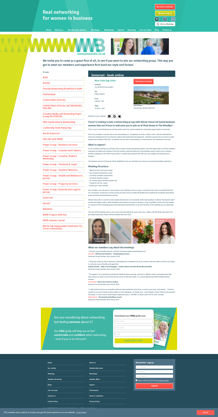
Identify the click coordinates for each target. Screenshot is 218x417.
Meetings (95, 30)
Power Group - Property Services (60, 183)
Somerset (48, 197)
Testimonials (93, 390)
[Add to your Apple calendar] (119, 116)
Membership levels (96, 368)
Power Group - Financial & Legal (60, 164)
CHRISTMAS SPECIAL (54, 100)
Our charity (52, 368)
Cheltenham (49, 94)
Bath (45, 77)
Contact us (167, 30)
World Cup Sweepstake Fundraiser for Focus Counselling (62, 227)
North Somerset (51, 133)
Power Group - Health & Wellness (60, 170)
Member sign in (165, 13)
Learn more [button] (81, 412)
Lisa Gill (91, 254)
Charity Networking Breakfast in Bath (62, 88)
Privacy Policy (94, 401)
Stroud (46, 203)
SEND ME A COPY (133, 340)
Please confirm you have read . (153, 381)
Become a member (165, 7)
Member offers (94, 379)
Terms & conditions (96, 396)
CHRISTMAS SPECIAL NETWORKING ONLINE (62, 107)
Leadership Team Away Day (57, 127)
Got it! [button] (205, 412)
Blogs (50, 385)
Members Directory (55, 379)
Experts (120, 30)
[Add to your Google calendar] (114, 116)
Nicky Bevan (92, 297)
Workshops (109, 30)
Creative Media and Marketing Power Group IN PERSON (62, 115)
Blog (157, 30)
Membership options (77, 30)
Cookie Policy (53, 401)
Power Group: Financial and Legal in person (61, 191)
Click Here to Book (143, 81)
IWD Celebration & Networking (59, 122)
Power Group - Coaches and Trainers (62, 150)
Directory (132, 30)
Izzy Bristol (92, 282)
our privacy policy (163, 381)
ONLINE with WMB (53, 139)
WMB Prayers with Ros (55, 214)
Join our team (145, 30)
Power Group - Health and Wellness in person (62, 177)
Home (48, 30)
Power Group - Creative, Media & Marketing (60, 157)
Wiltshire (47, 209)
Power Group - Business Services (60, 144)
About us (59, 30)
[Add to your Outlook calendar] (109, 116)
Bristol (46, 83)
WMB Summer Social (54, 220)
